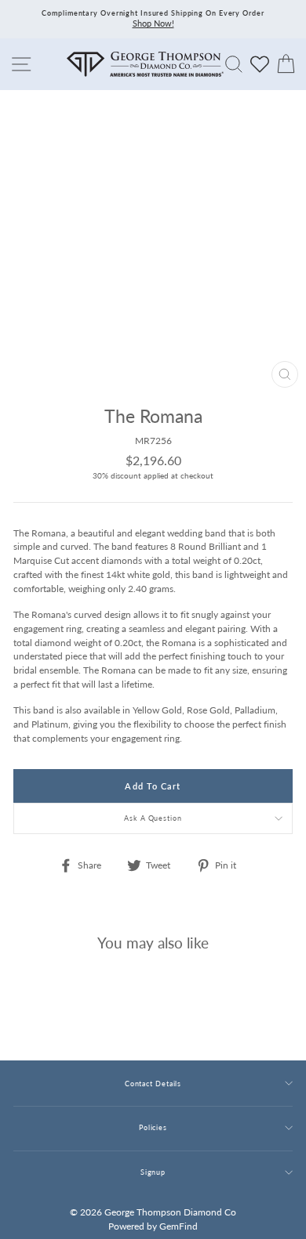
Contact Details (153, 1083)
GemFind (178, 1226)
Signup (153, 1172)
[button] (277, 449)
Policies (153, 1127)
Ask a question (153, 818)
